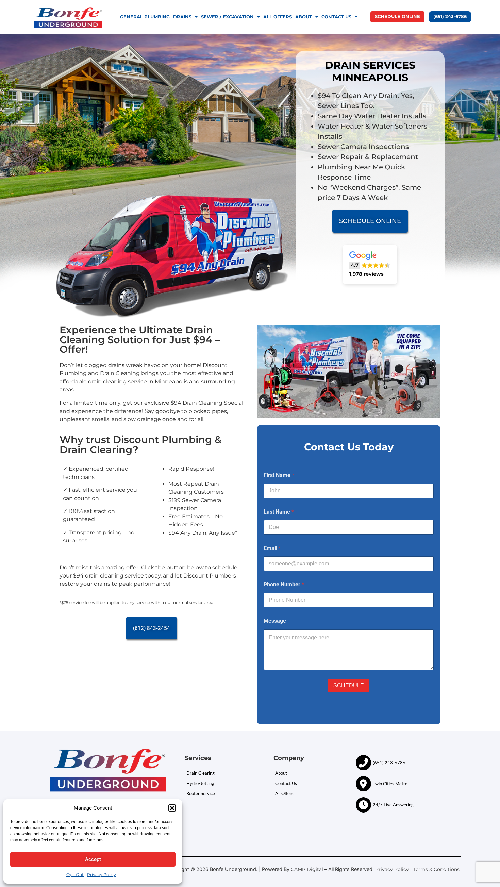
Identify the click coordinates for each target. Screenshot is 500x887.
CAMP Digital (307, 869)
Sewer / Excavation (227, 16)
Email (272, 548)
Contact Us (336, 16)
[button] (172, 808)
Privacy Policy (101, 874)
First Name (279, 475)
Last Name (279, 511)
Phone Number (284, 584)
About (303, 16)
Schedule (348, 685)
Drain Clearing (200, 773)
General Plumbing (145, 16)
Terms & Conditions (437, 869)
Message (275, 621)
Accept (93, 859)
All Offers (277, 16)
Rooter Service (200, 793)
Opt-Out (75, 874)
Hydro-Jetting (200, 783)
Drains (182, 16)
